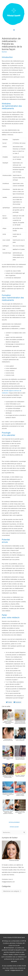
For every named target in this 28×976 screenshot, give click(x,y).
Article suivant (14, 827)
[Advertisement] (14, 914)
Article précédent (14, 822)
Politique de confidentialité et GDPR (14, 941)
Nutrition (4, 52)
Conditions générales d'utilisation (13, 943)
